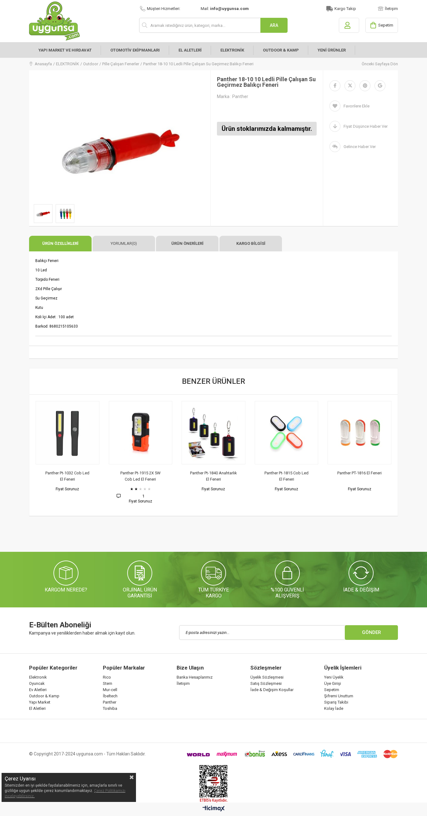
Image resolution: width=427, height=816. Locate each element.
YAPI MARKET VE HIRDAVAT (65, 50)
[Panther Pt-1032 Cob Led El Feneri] (48, 432)
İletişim (391, 8)
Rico (107, 677)
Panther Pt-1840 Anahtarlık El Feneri (194, 476)
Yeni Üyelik (334, 677)
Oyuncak (37, 683)
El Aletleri (37, 708)
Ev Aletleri (38, 690)
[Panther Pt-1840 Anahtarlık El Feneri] (194, 432)
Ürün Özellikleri (60, 243)
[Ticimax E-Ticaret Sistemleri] (214, 809)
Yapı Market (39, 702)
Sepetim (331, 690)
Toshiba (110, 708)
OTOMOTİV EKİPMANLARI (135, 50)
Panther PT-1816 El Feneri (340, 473)
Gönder (371, 632)
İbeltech (110, 696)
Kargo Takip (345, 8)
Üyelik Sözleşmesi (267, 677)
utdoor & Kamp (45, 696)
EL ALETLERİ (190, 50)
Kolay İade (333, 708)
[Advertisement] (143, 536)
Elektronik (38, 677)
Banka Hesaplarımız (195, 677)
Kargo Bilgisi (250, 243)
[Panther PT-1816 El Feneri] (340, 432)
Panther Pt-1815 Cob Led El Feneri (267, 476)
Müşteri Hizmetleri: (163, 8)
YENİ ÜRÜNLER (332, 50)
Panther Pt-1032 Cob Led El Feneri (48, 476)
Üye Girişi (332, 683)
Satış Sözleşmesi (266, 683)
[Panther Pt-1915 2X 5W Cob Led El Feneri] (121, 432)
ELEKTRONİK (232, 50)
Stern (107, 683)
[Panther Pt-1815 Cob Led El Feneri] (267, 432)
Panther (109, 702)
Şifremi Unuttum (338, 696)
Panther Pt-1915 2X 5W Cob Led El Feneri (121, 476)
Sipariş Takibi (336, 702)
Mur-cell (110, 690)
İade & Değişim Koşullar (272, 690)
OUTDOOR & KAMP (281, 50)
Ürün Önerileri (187, 243)
